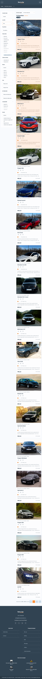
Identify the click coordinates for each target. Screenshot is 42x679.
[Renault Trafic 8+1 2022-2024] (31, 667)
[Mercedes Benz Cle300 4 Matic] (11, 661)
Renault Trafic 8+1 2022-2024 (31, 669)
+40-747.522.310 (20, 615)
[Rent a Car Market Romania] (21, 2)
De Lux (25, 631)
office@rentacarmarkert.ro (20, 618)
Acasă (2, 6)
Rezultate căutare (8, 6)
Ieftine (25, 635)
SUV (25, 639)
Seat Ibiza (11, 669)
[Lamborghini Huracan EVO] (31, 661)
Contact (4, 635)
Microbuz (26, 643)
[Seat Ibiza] (11, 667)
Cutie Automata (27, 651)
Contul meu (5, 631)
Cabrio (25, 647)
